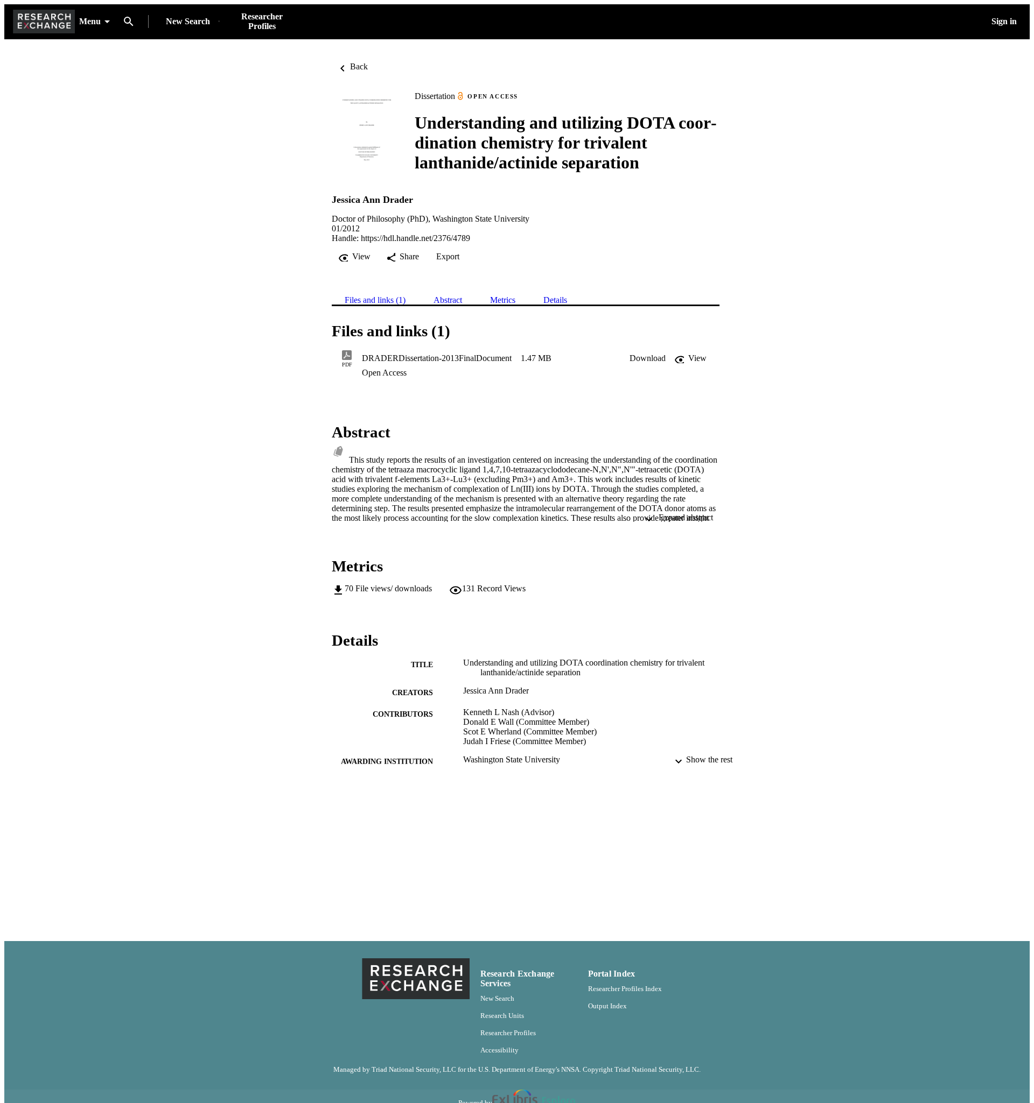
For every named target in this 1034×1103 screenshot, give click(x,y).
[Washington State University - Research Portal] (44, 22)
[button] (647, 358)
